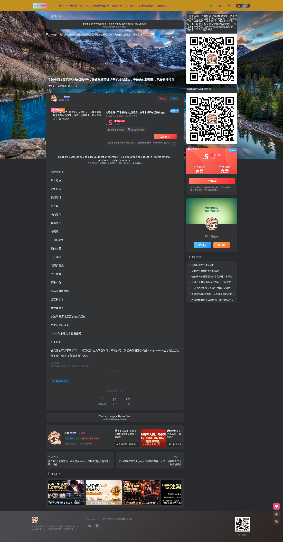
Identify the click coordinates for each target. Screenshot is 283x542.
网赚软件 (161, 5)
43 (86, 438)
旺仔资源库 (108, 519)
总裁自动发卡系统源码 (202, 264)
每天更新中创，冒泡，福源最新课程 (86, 5)
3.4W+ (71, 438)
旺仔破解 (120, 519)
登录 (204, 245)
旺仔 (60, 96)
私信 (175, 98)
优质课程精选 (145, 5)
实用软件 (130, 5)
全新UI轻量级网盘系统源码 (205, 270)
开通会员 (244, 5)
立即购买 (165, 136)
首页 (61, 5)
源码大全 (117, 5)
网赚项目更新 (63, 86)
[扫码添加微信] (276, 521)
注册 (223, 245)
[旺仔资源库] (35, 519)
